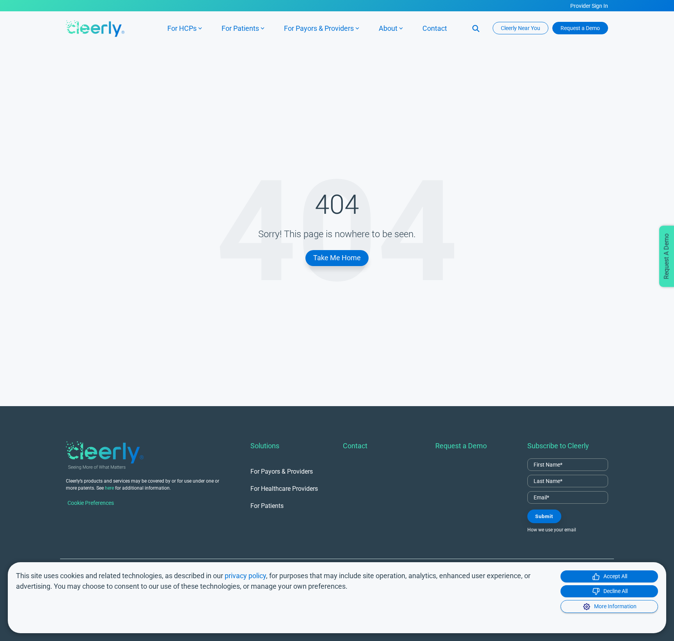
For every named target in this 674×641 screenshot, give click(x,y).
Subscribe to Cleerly (558, 446)
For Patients (240, 28)
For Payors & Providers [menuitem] (281, 471)
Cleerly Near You (520, 28)
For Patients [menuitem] (267, 506)
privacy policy (245, 576)
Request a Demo (580, 28)
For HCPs (182, 28)
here (109, 488)
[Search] (476, 28)
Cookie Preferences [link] (90, 503)
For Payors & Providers (319, 28)
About (388, 28)
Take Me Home (337, 258)
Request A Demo (666, 256)
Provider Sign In (589, 6)
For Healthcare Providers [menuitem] (284, 488)
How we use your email (551, 530)
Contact (434, 28)
